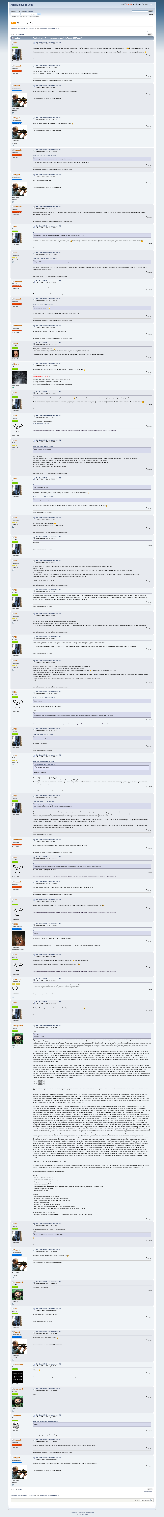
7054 (16, 924)
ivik (15, 253)
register (31, 11)
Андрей (17, 85)
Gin (15, 416)
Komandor (18, 66)
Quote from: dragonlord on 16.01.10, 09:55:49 (45, 1421)
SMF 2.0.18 (74, 1512)
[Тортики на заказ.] (13, 388)
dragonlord (18, 1026)
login (26, 11)
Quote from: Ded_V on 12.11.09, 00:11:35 (44, 697)
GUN (16, 343)
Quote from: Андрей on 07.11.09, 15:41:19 (44, 155)
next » (151, 32)
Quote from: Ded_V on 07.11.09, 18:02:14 (44, 304)
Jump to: (137, 1500)
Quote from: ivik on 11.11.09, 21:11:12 (43, 734)
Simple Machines (90, 1512)
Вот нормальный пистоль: (41, 423)
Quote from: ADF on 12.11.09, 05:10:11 (43, 761)
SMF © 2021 (81, 1512)
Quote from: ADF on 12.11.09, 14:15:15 (43, 863)
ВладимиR (18, 1364)
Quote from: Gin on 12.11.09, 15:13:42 (43, 930)
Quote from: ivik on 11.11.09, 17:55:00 (43, 496)
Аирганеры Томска (21, 4)
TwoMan (17, 1415)
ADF (15, 42)
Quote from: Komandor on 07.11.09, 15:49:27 (45, 258)
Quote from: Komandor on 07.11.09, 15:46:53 (45, 232)
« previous (147, 32)
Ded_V (16, 364)
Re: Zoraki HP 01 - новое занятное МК (48, 42)
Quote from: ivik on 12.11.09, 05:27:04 (43, 801)
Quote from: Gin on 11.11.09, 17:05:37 (43, 446)
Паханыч (17, 979)
